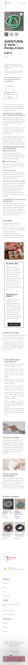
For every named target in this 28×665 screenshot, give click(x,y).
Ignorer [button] (20, 660)
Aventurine (16, 225)
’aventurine (6, 104)
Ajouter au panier (10, 96)
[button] (21, 14)
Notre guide (14, 324)
